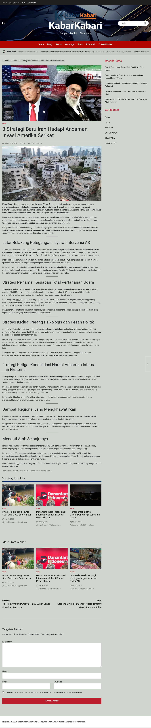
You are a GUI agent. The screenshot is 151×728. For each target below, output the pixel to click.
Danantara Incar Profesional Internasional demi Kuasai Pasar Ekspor (48, 51)
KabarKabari (75, 25)
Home (41, 44)
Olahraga (70, 44)
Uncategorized (111, 143)
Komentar (7, 642)
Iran (4, 453)
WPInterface (80, 722)
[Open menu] (3, 23)
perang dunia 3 (46, 471)
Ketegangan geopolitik (23, 204)
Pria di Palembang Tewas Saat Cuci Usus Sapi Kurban (16, 513)
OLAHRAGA (110, 138)
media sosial (35, 471)
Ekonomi (90, 44)
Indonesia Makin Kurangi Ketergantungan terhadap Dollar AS (83, 578)
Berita (58, 44)
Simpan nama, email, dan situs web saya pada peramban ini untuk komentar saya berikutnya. (43, 692)
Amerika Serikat (12, 471)
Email (5, 682)
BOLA (107, 122)
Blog (49, 44)
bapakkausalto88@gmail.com (103, 51)
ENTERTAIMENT (112, 133)
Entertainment (106, 44)
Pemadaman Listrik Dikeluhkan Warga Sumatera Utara (85, 514)
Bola (80, 44)
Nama (5, 671)
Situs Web (58, 682)
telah (18, 299)
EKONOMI (72, 572)
